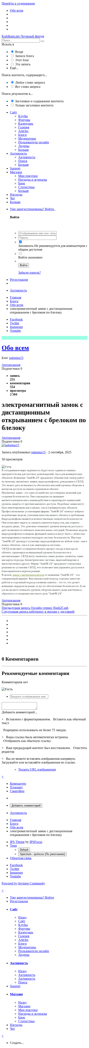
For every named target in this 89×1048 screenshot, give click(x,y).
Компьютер (18, 783)
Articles (23, 131)
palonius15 (16, 358)
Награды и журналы (32, 179)
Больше (23, 149)
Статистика (26, 187)
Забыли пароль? (29, 272)
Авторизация (11, 365)
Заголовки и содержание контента (39, 101)
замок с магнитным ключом (28, 574)
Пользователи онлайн (33, 142)
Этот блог (22, 60)
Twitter (14, 323)
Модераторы (27, 138)
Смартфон (17, 791)
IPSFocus (36, 842)
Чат (12, 198)
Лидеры (23, 146)
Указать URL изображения (37, 769)
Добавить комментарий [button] (26, 805)
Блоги (22, 135)
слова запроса (27, 86)
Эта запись (22, 64)
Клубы (23, 116)
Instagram (16, 327)
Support (15, 168)
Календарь (25, 123)
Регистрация (19, 279)
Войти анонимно (30, 257)
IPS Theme (17, 842)
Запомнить (26, 246)
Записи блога (24, 56)
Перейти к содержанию (18, 3)
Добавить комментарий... (19, 712)
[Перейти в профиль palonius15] (10, 445)
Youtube (15, 330)
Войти (23, 265)
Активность (18, 153)
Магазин (16, 172)
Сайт (13, 112)
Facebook (16, 319)
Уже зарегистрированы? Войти (33, 209)
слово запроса (30, 82)
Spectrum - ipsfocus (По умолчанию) (42, 854)
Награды (16, 194)
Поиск (22, 161)
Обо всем (15, 347)
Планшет (16, 787)
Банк (21, 183)
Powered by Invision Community (23, 883)
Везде (19, 52)
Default (24, 849)
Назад (22, 917)
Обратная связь (20, 858)
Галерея (23, 127)
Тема (13, 845)
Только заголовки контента (34, 105)
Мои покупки (28, 176)
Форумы (24, 120)
